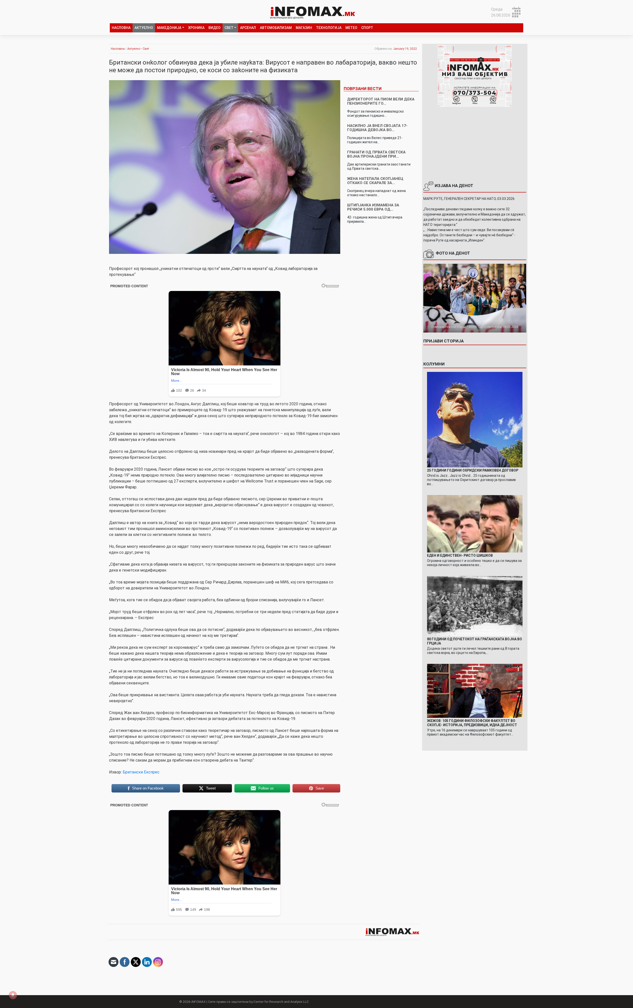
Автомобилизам (276, 28)
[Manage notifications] (13, 995)
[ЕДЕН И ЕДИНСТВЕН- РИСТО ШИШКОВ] (475, 523)
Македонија (169, 28)
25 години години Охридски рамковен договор (472, 470)
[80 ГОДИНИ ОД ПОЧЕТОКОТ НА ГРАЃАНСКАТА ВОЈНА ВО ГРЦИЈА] (475, 605)
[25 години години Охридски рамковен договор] (475, 419)
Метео (351, 28)
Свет (229, 28)
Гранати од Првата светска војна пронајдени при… (376, 154)
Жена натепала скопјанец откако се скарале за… (375, 180)
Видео (214, 28)
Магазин (304, 28)
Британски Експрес (141, 772)
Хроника (196, 28)
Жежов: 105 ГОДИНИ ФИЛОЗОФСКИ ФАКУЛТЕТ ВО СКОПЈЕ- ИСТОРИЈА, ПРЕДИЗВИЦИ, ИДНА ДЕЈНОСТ (472, 723)
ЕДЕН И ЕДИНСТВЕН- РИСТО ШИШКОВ (460, 555)
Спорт (367, 28)
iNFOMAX (198, 1002)
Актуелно (144, 28)
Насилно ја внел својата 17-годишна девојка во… (377, 127)
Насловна (121, 28)
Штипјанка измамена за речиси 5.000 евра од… (373, 207)
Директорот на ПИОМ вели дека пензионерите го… (380, 101)
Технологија (328, 28)
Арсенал (248, 28)
